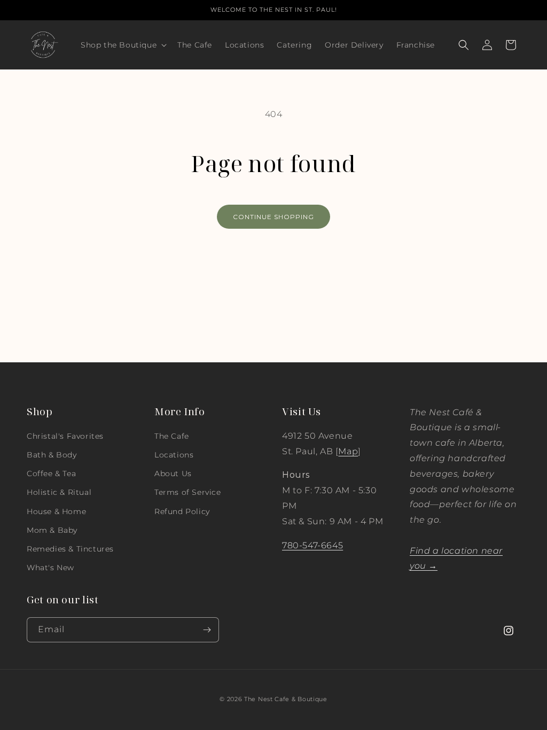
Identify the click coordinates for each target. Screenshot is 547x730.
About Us (173, 473)
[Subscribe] (206, 629)
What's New (50, 567)
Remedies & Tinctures (70, 549)
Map (348, 451)
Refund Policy (182, 511)
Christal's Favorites (65, 436)
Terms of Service (187, 492)
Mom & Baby (52, 530)
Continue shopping (273, 217)
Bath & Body (52, 455)
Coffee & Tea (51, 473)
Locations (173, 455)
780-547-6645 (312, 545)
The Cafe (171, 436)
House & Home (56, 511)
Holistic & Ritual (59, 492)
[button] (122, 45)
